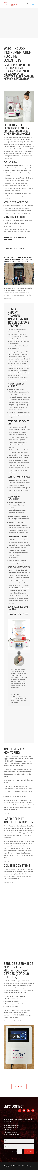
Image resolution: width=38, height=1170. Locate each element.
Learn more (7, 813)
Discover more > (9, 882)
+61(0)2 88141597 (12, 1132)
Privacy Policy (26, 1166)
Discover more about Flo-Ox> (13, 1021)
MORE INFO (19, 1086)
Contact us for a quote (14, 248)
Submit (29, 1151)
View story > (8, 299)
